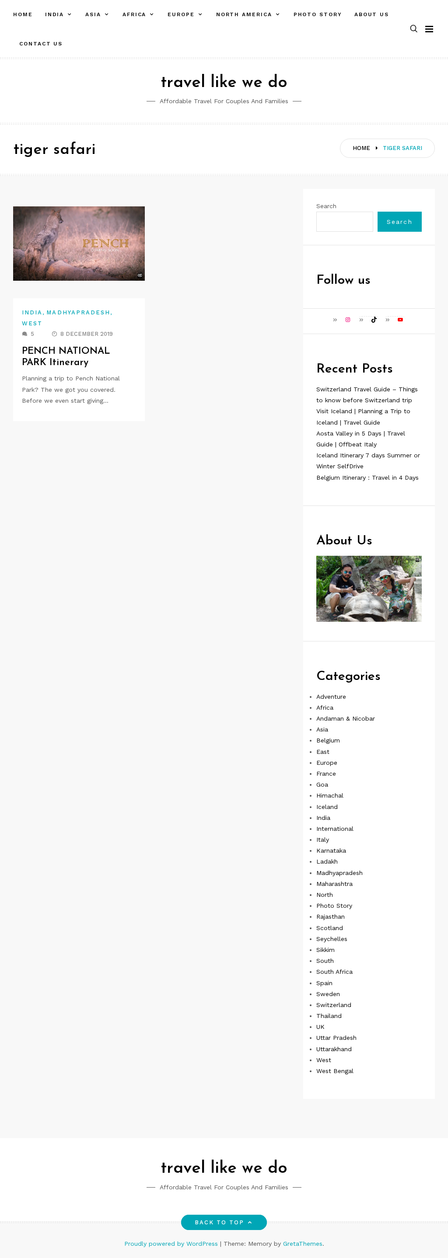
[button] (413, 29)
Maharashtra (334, 883)
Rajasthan (330, 916)
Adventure (331, 696)
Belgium (328, 740)
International (335, 828)
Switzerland (333, 1004)
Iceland (327, 806)
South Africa (334, 971)
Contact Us (41, 44)
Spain (324, 982)
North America (244, 14)
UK (320, 1026)
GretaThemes (302, 1243)
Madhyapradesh (78, 312)
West (32, 323)
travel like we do (224, 82)
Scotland (329, 927)
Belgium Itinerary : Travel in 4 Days (367, 477)
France (326, 773)
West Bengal (335, 1070)
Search (326, 205)
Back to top (220, 1222)
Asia (93, 14)
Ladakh (327, 861)
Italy (322, 839)
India (54, 14)
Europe (181, 14)
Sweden (328, 993)
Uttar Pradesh (336, 1037)
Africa (134, 14)
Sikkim (325, 949)
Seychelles (331, 938)
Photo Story (318, 14)
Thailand (329, 1015)
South (325, 960)
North (324, 894)
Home (23, 14)
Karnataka (331, 850)
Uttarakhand (334, 1048)
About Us (371, 14)
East (322, 751)
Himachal (329, 795)
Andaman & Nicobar (345, 718)
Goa (322, 784)
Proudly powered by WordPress (172, 1243)
